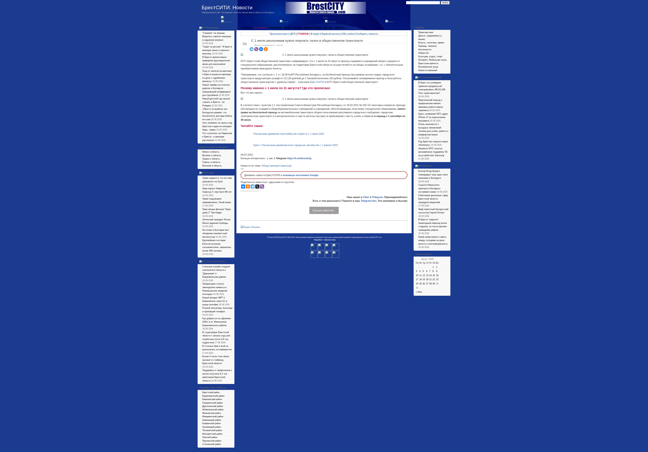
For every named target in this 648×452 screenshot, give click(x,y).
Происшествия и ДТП (282, 33)
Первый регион (330, 33)
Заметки (427, 166)
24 (417, 283)
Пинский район (209, 437)
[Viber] (256, 49)
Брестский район (211, 392)
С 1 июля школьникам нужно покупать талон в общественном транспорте (307, 40)
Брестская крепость (428, 63)
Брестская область (216, 261)
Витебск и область (211, 155)
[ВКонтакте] (261, 49)
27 (427, 283)
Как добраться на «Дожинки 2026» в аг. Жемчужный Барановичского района (216, 322)
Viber (366, 197)
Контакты (339, 27)
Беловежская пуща (428, 66)
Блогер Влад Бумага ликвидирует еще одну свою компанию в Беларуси (433, 174)
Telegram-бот (368, 200)
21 (430, 279)
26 (424, 283)
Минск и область (210, 152)
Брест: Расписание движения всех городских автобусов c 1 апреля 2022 (295, 145)
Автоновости (424, 49)
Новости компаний (427, 70)
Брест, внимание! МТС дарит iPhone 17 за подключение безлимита (433, 117)
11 (420, 275)
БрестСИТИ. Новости (227, 7)
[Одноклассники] (266, 49)
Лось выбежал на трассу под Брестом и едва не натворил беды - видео (217, 126)
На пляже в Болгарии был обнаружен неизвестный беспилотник (215, 233)
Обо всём (347, 33)
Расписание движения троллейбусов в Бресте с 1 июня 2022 (288, 133)
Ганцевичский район (212, 403)
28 (430, 283)
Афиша (288, 27)
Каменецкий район (211, 420)
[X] (257, 186)
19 (424, 279)
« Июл (419, 292)
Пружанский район (211, 441)
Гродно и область (211, 158)
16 (437, 275)
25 (420, 283)
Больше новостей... (324, 210)
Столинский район (211, 444)
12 (424, 275)
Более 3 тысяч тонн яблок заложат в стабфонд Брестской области (215, 360)
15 (434, 275)
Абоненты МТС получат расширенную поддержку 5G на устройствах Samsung (433, 152)
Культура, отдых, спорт (430, 56)
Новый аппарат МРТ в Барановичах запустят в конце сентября (214, 301)
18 (420, 279)
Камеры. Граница (312, 27)
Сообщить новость (367, 33)
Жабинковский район (213, 409)
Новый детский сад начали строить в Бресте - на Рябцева (216, 102)
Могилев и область (212, 165)
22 (434, 279)
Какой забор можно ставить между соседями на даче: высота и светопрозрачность (433, 240)
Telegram (377, 197)
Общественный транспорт (276, 165)
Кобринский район (211, 423)
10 (417, 275)
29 (434, 283)
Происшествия (425, 32)
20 (427, 279)
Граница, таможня (427, 46)
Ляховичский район (212, 430)
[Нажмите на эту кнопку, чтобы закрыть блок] (232, 27)
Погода (297, 27)
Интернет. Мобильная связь (432, 60)
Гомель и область (211, 162)
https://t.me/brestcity (299, 158)
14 (430, 275)
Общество (423, 53)
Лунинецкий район (211, 427)
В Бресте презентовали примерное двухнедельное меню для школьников (216, 60)
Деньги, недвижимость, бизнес (269, 45)
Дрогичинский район (212, 406)
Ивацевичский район (212, 416)
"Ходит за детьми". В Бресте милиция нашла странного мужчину (217, 50)
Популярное (213, 28)
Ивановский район (211, 413)
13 (427, 275)
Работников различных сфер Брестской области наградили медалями (433, 199)
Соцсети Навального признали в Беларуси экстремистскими (429, 188)
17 (417, 279)
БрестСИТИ (317, 82)
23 (437, 279)
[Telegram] (252, 49)
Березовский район (212, 399)
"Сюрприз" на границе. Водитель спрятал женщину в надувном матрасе (216, 36)
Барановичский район (213, 396)
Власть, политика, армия (431, 42)
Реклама (328, 27)
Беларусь (247, 27)
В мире (210, 173)
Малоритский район (212, 434)
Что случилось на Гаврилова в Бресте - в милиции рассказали (217, 136)
